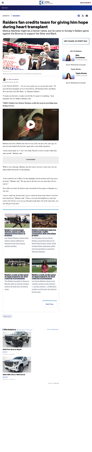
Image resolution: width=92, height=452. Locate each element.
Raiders (16, 16)
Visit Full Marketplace (53, 329)
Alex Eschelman (14, 79)
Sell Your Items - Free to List (24, 330)
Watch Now (85, 3)
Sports (6, 16)
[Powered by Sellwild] (56, 383)
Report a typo (7, 316)
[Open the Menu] (2, 2)
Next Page (49, 304)
